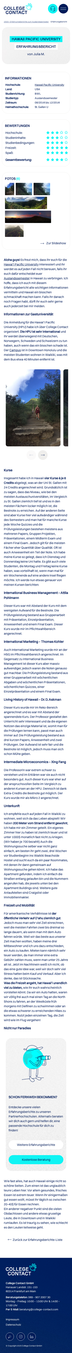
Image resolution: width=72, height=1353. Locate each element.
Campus (15, 350)
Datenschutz (13, 1324)
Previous (31, 455)
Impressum (12, 1319)
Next (43, 455)
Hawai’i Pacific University (21, 264)
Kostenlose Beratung (36, 1159)
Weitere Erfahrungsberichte (36, 1145)
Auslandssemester (17, 278)
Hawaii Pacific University (49, 84)
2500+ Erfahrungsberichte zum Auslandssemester (26, 21)
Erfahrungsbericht (59, 21)
